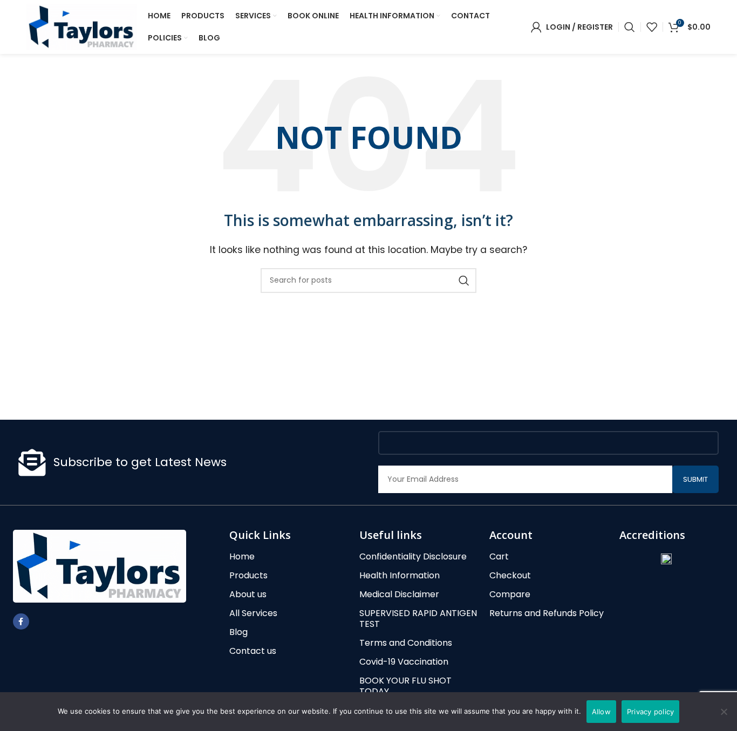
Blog (238, 632)
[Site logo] (81, 26)
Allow (601, 711)
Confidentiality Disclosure (413, 556)
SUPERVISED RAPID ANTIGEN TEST (418, 619)
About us (248, 594)
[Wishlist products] (652, 27)
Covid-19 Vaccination (403, 662)
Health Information (399, 575)
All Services (253, 613)
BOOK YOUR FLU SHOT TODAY (405, 686)
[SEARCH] (464, 280)
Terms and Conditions (405, 643)
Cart (499, 556)
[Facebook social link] (21, 621)
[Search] (629, 27)
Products (248, 575)
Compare (509, 594)
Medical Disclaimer (399, 594)
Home (242, 556)
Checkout (510, 575)
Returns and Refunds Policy (546, 613)
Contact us (252, 651)
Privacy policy (650, 711)
